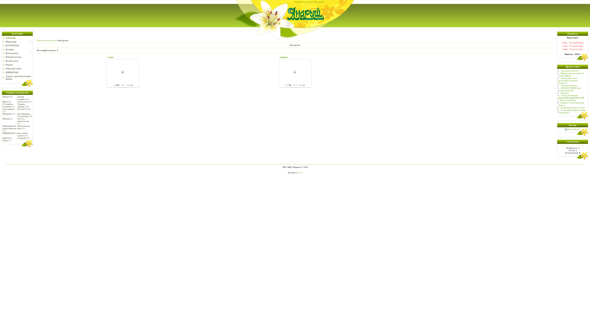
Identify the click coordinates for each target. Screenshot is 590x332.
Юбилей (6, 119)
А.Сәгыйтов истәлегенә (8, 105)
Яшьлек (6, 97)
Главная (297, 2)
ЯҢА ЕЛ (6, 138)
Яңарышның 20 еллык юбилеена (10, 127)
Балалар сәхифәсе (21, 98)
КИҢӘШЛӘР (8, 133)
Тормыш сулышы (21, 105)
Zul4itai (124, 74)
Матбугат (565, 93)
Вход (317, 2)
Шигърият (7, 114)
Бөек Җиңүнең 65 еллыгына (23, 115)
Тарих (5, 140)
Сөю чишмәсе (9, 109)
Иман (5, 102)
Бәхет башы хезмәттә (22, 134)
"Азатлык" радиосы (569, 85)
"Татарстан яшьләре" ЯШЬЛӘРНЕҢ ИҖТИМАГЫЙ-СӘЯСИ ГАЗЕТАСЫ (571, 97)
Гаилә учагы (22, 102)
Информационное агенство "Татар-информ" (571, 74)
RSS (322, 2)
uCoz (300, 173)
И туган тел (22, 109)
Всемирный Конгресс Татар (573, 108)
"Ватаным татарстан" (570, 71)
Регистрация (307, 2)
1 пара (110, 57)
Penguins (284, 57)
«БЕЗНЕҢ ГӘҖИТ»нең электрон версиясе (569, 89)
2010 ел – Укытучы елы (23, 120)
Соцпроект (22, 138)
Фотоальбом (50, 40)
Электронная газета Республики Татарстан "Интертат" (568, 80)
